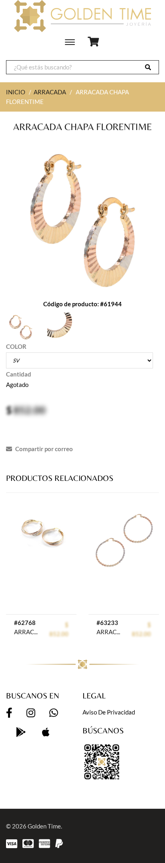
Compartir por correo (43, 448)
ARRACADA (50, 92)
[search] (148, 67)
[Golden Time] (82, 16)
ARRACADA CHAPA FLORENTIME (27, 631)
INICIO (15, 92)
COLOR (16, 346)
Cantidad (18, 374)
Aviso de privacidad (108, 712)
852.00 (29, 410)
